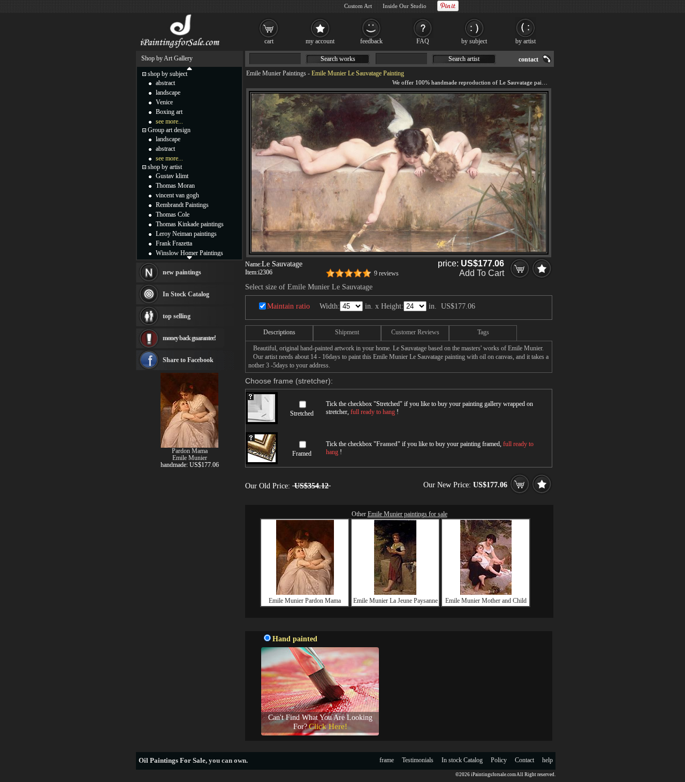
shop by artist (165, 167)
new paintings (182, 272)
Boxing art (169, 112)
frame (386, 760)
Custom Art (358, 6)
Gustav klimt (172, 176)
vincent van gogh (177, 195)
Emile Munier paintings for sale (407, 514)
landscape (168, 92)
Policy (499, 760)
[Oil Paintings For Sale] (181, 48)
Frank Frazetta (174, 243)
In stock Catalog (462, 760)
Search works (338, 59)
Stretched (302, 413)
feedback (371, 41)
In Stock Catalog (186, 294)
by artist (525, 41)
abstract (165, 83)
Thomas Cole (172, 214)
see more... (169, 121)
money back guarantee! (189, 338)
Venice (164, 102)
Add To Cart (481, 273)
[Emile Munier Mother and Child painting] (486, 592)
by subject (474, 41)
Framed (301, 453)
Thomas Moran (175, 185)
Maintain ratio (288, 306)
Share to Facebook (188, 360)
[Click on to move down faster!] (189, 257)
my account (320, 41)
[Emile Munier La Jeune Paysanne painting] (395, 592)
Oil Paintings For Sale (172, 760)
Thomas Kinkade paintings (190, 224)
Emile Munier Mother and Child (486, 600)
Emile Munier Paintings (276, 73)
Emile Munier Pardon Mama (305, 600)
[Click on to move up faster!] (189, 68)
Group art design (169, 130)
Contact (524, 760)
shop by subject (167, 74)
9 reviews (386, 273)
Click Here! (328, 726)
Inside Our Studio (405, 6)
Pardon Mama (190, 451)
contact (528, 59)
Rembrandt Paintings (182, 205)
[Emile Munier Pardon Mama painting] (305, 592)
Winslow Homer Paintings (189, 253)
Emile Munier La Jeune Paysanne (395, 600)
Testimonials (417, 760)
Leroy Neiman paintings (186, 233)
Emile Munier (189, 458)
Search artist (464, 59)
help (547, 760)
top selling (177, 316)
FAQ (422, 41)
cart (268, 41)
